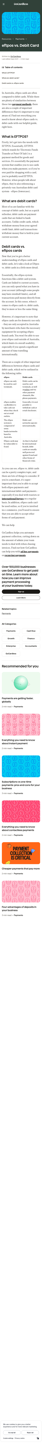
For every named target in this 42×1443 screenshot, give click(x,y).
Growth (11, 639)
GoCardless (15, 56)
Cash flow (31, 631)
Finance (31, 639)
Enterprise (11, 646)
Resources (6, 39)
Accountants (31, 646)
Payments (20, 39)
